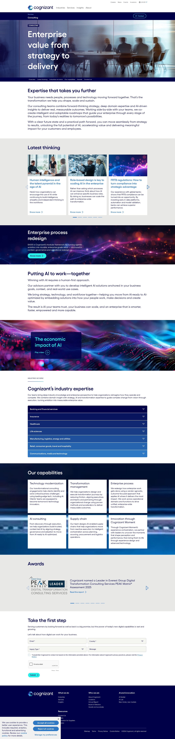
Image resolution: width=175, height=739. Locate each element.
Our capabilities (70, 79)
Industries (60, 8)
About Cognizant (94, 697)
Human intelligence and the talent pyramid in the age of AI (45, 183)
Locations (92, 699)
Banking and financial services (44, 409)
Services (71, 8)
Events (126, 2)
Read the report (77, 592)
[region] (30, 728)
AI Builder (122, 697)
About (88, 8)
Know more (35, 212)
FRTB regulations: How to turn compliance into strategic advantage (126, 183)
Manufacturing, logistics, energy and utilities (50, 439)
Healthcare (35, 424)
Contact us (88, 79)
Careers (113, 2)
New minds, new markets (127, 702)
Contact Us (62, 715)
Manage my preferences (46, 735)
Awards (79, 79)
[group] (87, 345)
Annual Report (93, 702)
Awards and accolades (96, 707)
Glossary (61, 723)
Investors (133, 2)
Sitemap (87, 731)
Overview (32, 79)
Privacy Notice (103, 731)
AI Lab (121, 699)
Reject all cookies (46, 729)
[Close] (58, 719)
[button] (148, 187)
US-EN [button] (143, 2)
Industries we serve (56, 79)
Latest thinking (42, 79)
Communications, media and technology (48, 453)
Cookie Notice (114, 731)
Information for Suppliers (66, 720)
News (120, 2)
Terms (94, 731)
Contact (141, 16)
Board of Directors (95, 704)
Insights (80, 8)
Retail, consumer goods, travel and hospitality (50, 446)
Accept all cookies (45, 723)
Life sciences (36, 431)
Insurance (34, 416)
